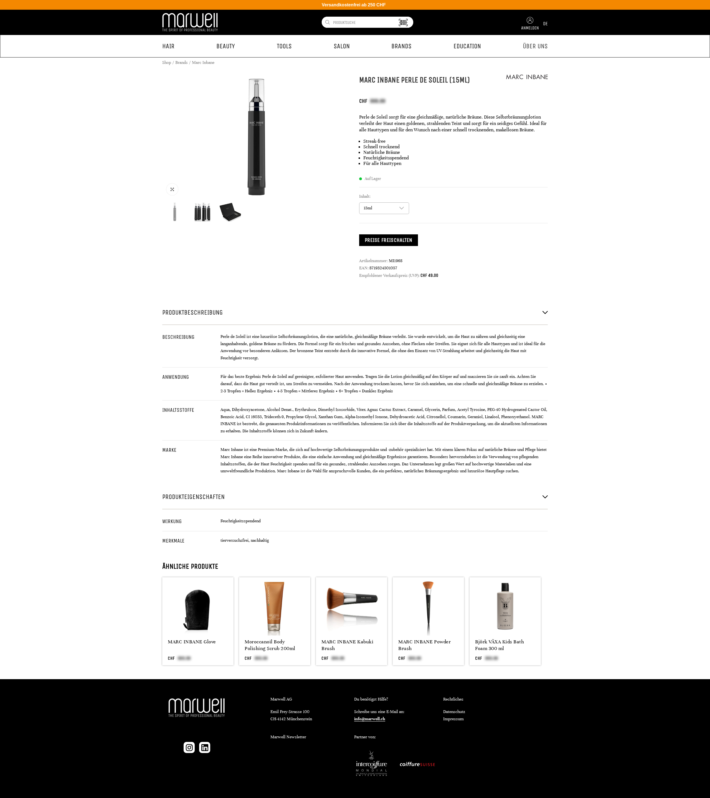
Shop (166, 62)
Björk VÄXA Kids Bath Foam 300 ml (499, 645)
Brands (181, 62)
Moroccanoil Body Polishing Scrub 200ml (270, 645)
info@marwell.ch (369, 718)
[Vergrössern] (172, 189)
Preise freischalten (388, 240)
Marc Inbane (203, 62)
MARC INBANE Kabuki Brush (347, 645)
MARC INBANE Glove (192, 642)
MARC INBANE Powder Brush (424, 645)
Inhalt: (365, 196)
